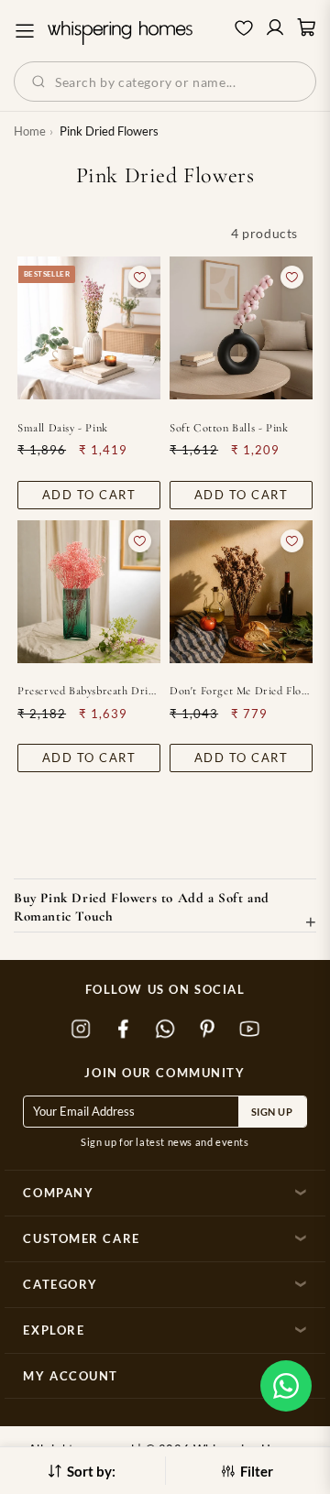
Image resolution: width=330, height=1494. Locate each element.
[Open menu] (25, 31)
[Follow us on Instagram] (80, 1028)
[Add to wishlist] (139, 277)
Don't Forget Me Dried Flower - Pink (241, 690)
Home (30, 131)
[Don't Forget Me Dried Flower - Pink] (241, 591)
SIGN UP (272, 1112)
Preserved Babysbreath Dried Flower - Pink (88, 690)
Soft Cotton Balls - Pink (229, 427)
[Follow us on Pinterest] (207, 1028)
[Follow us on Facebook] (122, 1028)
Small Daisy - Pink (62, 427)
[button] (286, 1386)
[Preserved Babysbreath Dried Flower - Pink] (88, 591)
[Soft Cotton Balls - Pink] (241, 327)
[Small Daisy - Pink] (88, 327)
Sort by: (91, 1471)
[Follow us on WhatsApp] (165, 1028)
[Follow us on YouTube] (249, 1028)
